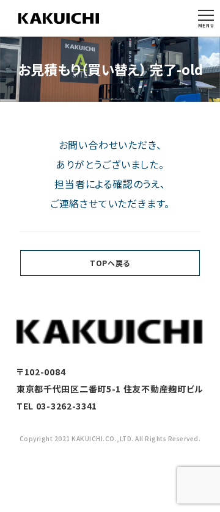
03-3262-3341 (66, 406)
